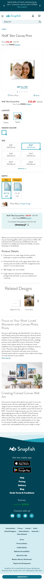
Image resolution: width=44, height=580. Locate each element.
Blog (22, 489)
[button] (2, 15)
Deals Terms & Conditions (22, 493)
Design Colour (9, 128)
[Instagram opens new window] (26, 514)
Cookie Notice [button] (22, 547)
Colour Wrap (29, 310)
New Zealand (22, 534)
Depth (4, 176)
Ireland (28, 528)
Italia (35, 528)
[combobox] (22, 22)
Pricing (22, 481)
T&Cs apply (27, 4)
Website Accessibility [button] (22, 551)
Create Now (22, 577)
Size (3, 141)
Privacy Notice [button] (22, 543)
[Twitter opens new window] (32, 514)
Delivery (22, 485)
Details (17, 44)
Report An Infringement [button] (22, 563)
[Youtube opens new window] (13, 514)
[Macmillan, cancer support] (21, 504)
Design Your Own (15, 310)
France (20, 528)
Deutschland (10, 528)
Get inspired (6, 358)
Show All (21, 169)
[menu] (36, 95)
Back (4, 29)
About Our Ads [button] (21, 555)
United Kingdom (10, 531)
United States (24, 531)
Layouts (6, 110)
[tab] (17, 92)
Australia (35, 531)
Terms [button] (22, 540)
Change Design (25, 203)
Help (22, 477)
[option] (6, 118)
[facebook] (20, 514)
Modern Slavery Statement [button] (22, 559)
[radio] (4, 132)
